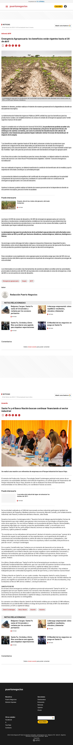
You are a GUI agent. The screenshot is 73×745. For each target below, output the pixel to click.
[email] (16, 46)
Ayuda (46, 736)
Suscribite (58, 6)
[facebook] (10, 46)
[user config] (65, 6)
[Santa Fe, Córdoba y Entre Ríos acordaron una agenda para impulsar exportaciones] (5, 326)
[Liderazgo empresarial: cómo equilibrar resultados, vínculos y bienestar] (42, 309)
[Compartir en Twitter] (13, 46)
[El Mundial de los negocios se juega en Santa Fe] (42, 326)
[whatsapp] (6, 46)
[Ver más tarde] (2, 45)
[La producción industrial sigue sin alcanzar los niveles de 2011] (8, 498)
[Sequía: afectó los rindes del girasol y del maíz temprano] (8, 205)
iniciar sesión (32, 347)
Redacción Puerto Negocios (23, 294)
